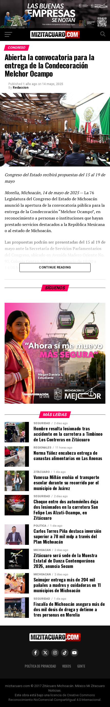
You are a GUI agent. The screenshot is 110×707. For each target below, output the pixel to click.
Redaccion (20, 87)
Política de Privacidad (40, 666)
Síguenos (55, 287)
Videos (66, 666)
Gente (81, 666)
